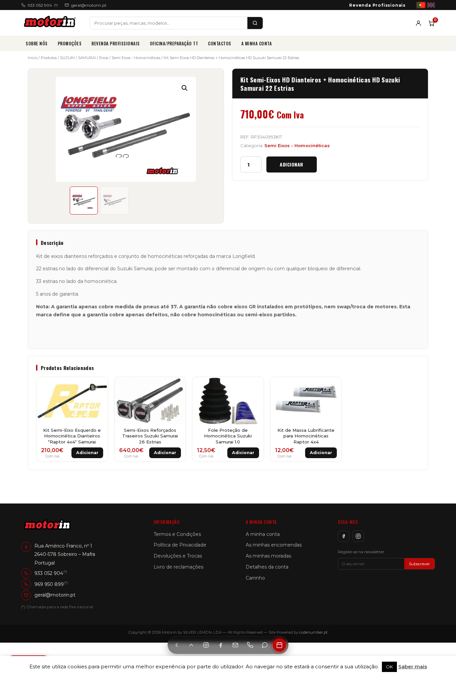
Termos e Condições (177, 534)
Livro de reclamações (178, 567)
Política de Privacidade (180, 545)
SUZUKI (67, 57)
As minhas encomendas (274, 545)
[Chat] (264, 645)
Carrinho (255, 578)
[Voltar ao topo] (191, 645)
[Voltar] (176, 645)
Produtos (49, 57)
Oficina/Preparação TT (174, 43)
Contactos (219, 43)
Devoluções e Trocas (178, 556)
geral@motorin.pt (88, 5)
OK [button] (389, 666)
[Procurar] (255, 23)
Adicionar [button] (87, 452)
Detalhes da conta (267, 567)
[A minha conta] (418, 23)
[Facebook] (343, 536)
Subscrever (419, 563)
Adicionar (291, 164)
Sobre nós (37, 43)
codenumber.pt (313, 632)
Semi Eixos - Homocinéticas (135, 57)
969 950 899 (49, 584)
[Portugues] (421, 5)
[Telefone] (250, 645)
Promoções (70, 43)
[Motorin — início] (51, 23)
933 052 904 (43, 5)
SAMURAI (87, 57)
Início (32, 57)
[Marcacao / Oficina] (279, 645)
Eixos (103, 57)
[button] (185, 88)
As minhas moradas (268, 556)
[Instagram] (358, 536)
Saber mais (412, 666)
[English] (431, 5)
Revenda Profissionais (377, 5)
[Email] (235, 645)
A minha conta (256, 43)
